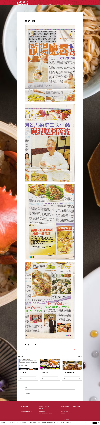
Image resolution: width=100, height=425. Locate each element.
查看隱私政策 (68, 422)
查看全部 (80, 356)
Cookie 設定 (88, 422)
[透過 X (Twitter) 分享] (28, 344)
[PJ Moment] (28, 364)
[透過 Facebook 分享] (25, 344)
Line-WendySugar (69, 372)
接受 (95, 422)
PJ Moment (23, 372)
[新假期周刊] (50, 364)
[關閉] (98, 423)
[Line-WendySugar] (72, 364)
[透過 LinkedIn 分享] (32, 344)
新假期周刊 (45, 372)
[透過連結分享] (35, 344)
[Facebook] (73, 412)
